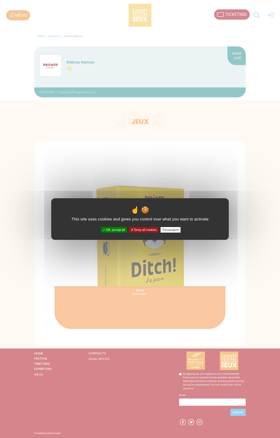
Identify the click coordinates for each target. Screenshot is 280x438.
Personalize (170, 230)
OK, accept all (115, 230)
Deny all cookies (145, 230)
